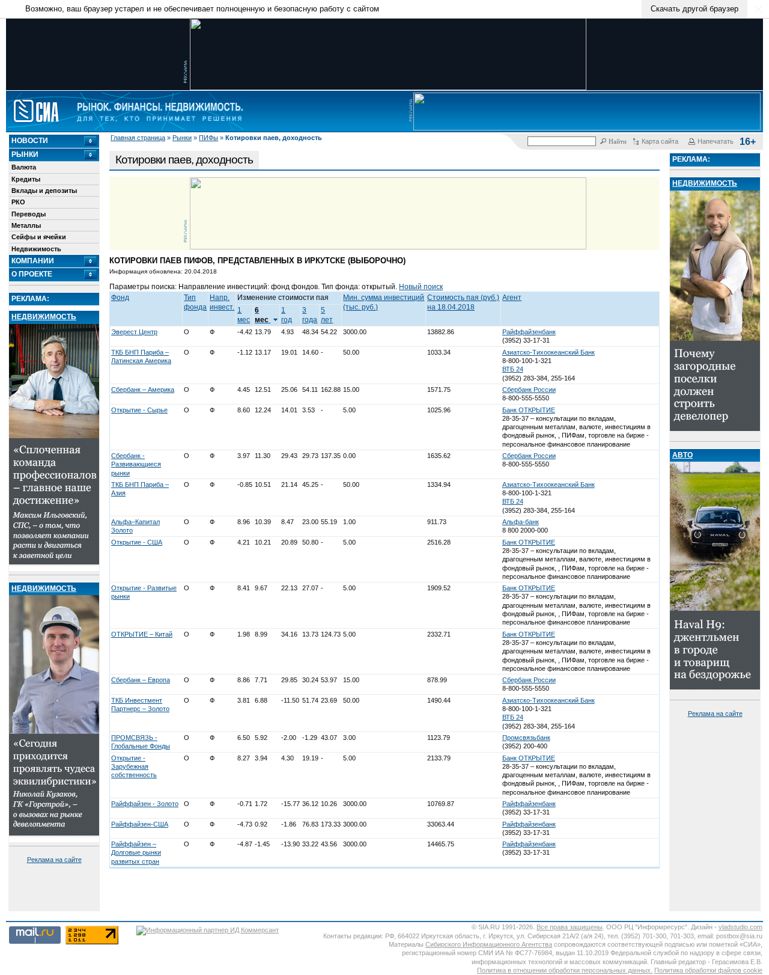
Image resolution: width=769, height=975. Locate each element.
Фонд (120, 297)
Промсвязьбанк (526, 737)
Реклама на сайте (54, 859)
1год (286, 315)
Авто (682, 455)
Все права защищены (569, 927)
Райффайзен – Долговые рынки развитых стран (136, 852)
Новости (29, 140)
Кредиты (25, 179)
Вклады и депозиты (44, 190)
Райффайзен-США (139, 824)
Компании (32, 261)
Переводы (28, 214)
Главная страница (138, 137)
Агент (511, 297)
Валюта (23, 167)
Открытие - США (136, 542)
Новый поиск (421, 287)
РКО (18, 202)
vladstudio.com (740, 927)
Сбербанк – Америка (142, 389)
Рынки (182, 137)
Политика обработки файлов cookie (708, 970)
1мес (243, 315)
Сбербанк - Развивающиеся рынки (136, 464)
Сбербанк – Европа (140, 679)
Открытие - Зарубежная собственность (134, 766)
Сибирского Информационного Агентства (488, 944)
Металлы (26, 225)
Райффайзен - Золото (144, 803)
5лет (327, 315)
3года (309, 315)
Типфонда (195, 302)
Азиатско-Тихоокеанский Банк (548, 352)
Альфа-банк (520, 521)
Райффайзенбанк (529, 331)
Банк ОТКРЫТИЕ (528, 410)
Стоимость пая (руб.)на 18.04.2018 (463, 302)
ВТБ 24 (512, 369)
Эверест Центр (134, 331)
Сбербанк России (529, 389)
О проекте (31, 274)
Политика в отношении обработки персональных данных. (564, 970)
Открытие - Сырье (139, 410)
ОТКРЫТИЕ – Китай (141, 634)
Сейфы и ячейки (38, 236)
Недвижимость (36, 248)
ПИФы (208, 137)
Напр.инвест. (222, 302)
